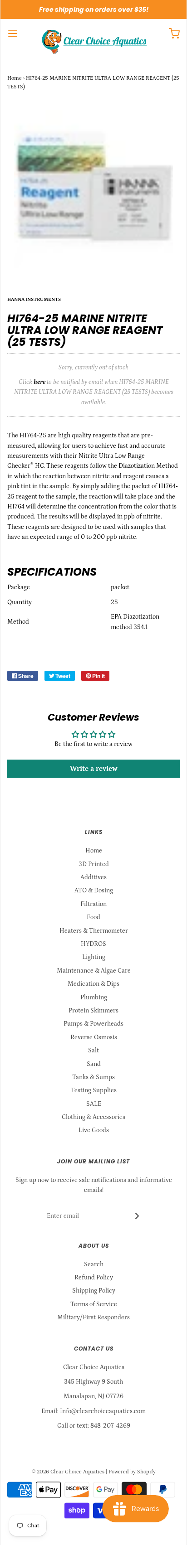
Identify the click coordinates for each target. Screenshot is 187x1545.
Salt (93, 1050)
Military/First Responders (93, 1317)
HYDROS (93, 944)
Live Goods (94, 1130)
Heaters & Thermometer (93, 931)
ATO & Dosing (93, 890)
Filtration (93, 904)
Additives (93, 877)
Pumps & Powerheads (93, 1023)
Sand (94, 1064)
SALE (93, 1104)
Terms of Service (93, 1304)
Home (14, 78)
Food (93, 917)
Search (93, 1264)
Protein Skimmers (93, 1010)
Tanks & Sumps (93, 1077)
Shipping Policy (93, 1290)
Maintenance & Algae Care (94, 970)
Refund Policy (93, 1277)
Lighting (93, 957)
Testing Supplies (94, 1090)
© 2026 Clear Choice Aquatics (68, 1472)
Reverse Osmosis (93, 1037)
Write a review (94, 769)
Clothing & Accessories (93, 1117)
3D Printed (94, 864)
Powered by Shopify (132, 1472)
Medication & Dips (93, 984)
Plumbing (93, 997)
